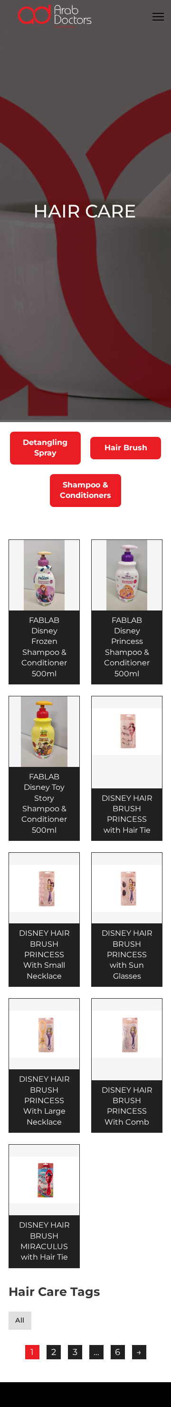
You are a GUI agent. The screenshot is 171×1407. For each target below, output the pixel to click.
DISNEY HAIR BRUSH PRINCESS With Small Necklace (44, 955)
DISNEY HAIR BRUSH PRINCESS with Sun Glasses (127, 955)
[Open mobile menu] (158, 17)
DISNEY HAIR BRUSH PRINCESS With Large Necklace (44, 1101)
